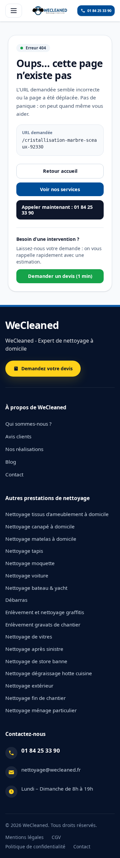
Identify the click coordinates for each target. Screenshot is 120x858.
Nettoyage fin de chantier (35, 698)
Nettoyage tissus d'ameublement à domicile (57, 514)
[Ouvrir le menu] (13, 11)
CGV (56, 837)
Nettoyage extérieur (29, 685)
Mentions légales (24, 837)
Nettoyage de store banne (36, 661)
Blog (10, 461)
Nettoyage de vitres (28, 636)
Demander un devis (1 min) (60, 276)
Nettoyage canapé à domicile (40, 526)
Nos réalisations (24, 449)
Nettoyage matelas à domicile (40, 538)
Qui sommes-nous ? (28, 423)
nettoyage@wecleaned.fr (51, 769)
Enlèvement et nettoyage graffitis (44, 612)
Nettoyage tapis (24, 550)
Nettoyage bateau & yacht (36, 587)
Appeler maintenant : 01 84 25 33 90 (57, 210)
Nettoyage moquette (30, 563)
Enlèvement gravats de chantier (42, 624)
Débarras (16, 599)
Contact (14, 474)
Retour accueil (60, 171)
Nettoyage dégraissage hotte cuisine (48, 673)
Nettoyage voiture (26, 575)
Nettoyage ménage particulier (41, 710)
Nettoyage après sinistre (34, 649)
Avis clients (18, 436)
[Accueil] (50, 10)
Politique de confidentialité (35, 846)
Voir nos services (60, 189)
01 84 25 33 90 (40, 750)
